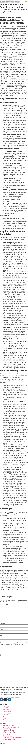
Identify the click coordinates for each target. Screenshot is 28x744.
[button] (26, 1)
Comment (4, 605)
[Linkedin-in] (9, 699)
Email (2, 629)
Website (2, 635)
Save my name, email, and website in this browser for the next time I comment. (13, 643)
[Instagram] (5, 699)
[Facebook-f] (2, 699)
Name (2, 623)
